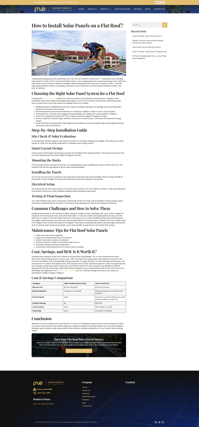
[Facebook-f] (163, 2)
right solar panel (49, 98)
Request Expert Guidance (79, 351)
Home (81, 9)
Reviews (138, 9)
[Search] (164, 25)
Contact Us (159, 9)
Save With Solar (122, 9)
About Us (92, 9)
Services (104, 9)
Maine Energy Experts (66, 270)
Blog (147, 9)
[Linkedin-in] (156, 2)
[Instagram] (159, 2)
